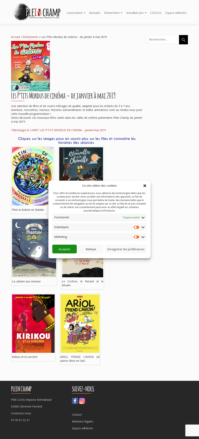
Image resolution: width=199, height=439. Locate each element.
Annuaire (94, 13)
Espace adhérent (175, 13)
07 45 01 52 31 (20, 420)
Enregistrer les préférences (126, 249)
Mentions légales (82, 421)
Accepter (64, 249)
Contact (77, 414)
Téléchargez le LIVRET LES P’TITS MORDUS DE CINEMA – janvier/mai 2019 (58, 130)
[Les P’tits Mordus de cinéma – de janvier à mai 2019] (30, 66)
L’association (74, 13)
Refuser (91, 249)
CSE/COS (155, 13)
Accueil (15, 37)
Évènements (112, 13)
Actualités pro (135, 13)
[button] (145, 186)
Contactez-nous (21, 413)
